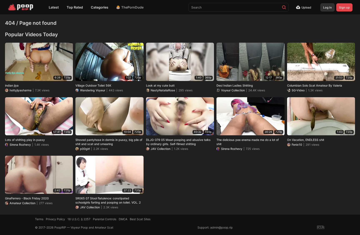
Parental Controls (104, 219)
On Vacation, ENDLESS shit (305, 140)
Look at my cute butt (160, 85)
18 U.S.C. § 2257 (79, 219)
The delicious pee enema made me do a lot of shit (247, 142)
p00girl (85, 148)
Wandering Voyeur (92, 90)
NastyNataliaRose (163, 90)
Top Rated (75, 7)
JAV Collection (160, 148)
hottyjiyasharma (20, 90)
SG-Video (298, 90)
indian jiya (12, 85)
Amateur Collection (22, 203)
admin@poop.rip (221, 227)
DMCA (123, 219)
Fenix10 (297, 144)
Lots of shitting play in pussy (25, 140)
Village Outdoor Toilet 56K (93, 85)
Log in (327, 7)
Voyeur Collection (233, 90)
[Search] (284, 7)
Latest (54, 7)
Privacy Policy (55, 219)
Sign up (344, 7)
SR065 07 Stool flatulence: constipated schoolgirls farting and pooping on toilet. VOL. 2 (108, 200)
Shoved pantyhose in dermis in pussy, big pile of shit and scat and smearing (108, 142)
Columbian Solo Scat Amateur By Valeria (314, 85)
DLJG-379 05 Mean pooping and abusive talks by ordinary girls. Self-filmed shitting (178, 142)
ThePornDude (132, 7)
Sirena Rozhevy (20, 144)
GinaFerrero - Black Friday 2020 (27, 198)
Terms (39, 219)
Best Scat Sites (140, 219)
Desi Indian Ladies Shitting (234, 85)
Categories (99, 7)
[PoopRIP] (21, 7)
